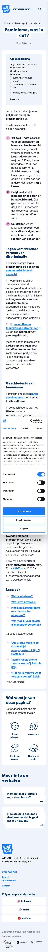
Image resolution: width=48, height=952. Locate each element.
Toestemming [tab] (9, 428)
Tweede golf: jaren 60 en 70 (25, 86)
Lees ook (14, 99)
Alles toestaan (24, 511)
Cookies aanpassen (11, 936)
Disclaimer (7, 932)
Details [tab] (25, 428)
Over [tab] (39, 428)
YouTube (26, 918)
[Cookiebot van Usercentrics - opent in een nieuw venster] (34, 421)
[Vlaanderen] (36, 942)
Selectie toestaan (24, 520)
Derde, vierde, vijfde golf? (25, 92)
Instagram (26, 901)
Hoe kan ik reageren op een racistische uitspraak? (26, 611)
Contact (6, 886)
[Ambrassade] (22, 942)
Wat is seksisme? (22, 596)
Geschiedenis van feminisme (18, 73)
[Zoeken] (39, 9)
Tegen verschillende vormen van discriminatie (23, 66)
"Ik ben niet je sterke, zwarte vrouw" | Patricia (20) (26, 663)
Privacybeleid (19, 932)
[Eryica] (7, 942)
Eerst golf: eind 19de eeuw (22, 79)
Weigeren (24, 528)
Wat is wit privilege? (23, 602)
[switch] (41, 482)
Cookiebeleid (33, 932)
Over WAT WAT (9, 872)
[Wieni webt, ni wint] (11, 946)
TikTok (26, 909)
